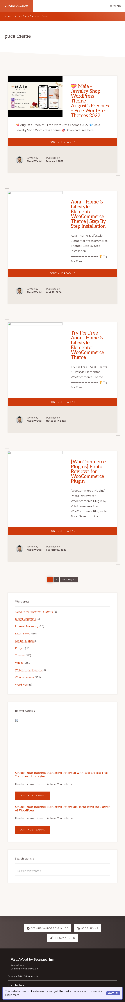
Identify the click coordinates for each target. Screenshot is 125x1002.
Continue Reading (71, 143)
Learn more (12, 994)
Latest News (22, 633)
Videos (19, 662)
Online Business (24, 640)
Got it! (113, 993)
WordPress (22, 684)
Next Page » (69, 579)
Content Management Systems (34, 611)
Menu (117, 6)
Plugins (19, 648)
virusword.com (16, 6)
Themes (20, 655)
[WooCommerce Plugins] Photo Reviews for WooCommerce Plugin (88, 471)
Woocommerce (24, 677)
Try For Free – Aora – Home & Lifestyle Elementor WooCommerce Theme (87, 345)
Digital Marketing (25, 619)
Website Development (29, 670)
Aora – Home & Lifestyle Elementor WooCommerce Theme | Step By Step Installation (88, 214)
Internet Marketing (27, 626)
